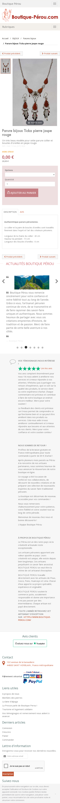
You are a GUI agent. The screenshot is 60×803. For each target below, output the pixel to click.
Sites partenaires (33, 772)
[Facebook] (5, 760)
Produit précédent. (12, 53)
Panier (5, 709)
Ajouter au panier (23, 192)
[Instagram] (20, 760)
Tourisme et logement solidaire (17, 682)
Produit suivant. (50, 53)
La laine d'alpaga (10, 674)
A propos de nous (10, 667)
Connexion (7, 701)
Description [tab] (10, 212)
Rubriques (8, 26)
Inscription (8, 747)
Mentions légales (16, 772)
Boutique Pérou (11, 3)
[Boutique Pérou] (30, 15)
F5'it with (52, 774)
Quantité (9, 179)
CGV (4, 772)
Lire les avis (46, 341)
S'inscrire (6, 705)
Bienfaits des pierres (12, 671)
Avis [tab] (22, 212)
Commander (8, 713)
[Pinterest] (12, 760)
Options (9, 170)
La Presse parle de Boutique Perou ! (19, 678)
